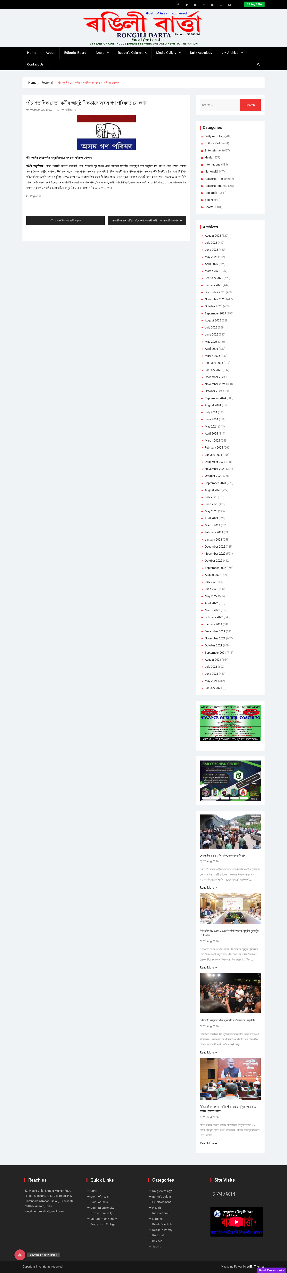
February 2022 (214, 617)
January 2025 (213, 370)
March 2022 (212, 610)
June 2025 (211, 334)
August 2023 (213, 490)
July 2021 (211, 666)
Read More (207, 887)
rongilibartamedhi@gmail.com (44, 1211)
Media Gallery (166, 53)
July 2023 (211, 497)
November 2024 (215, 384)
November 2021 (215, 638)
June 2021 (211, 673)
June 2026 (211, 249)
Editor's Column (215, 143)
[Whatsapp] (221, 5)
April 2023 (211, 518)
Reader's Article (215, 179)
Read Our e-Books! (272, 1270)
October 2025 (213, 306)
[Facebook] (178, 5)
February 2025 (214, 363)
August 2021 (213, 659)
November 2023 (215, 469)
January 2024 (213, 455)
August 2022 (213, 575)
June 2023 (211, 504)
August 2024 (213, 405)
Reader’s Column (130, 53)
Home (31, 53)
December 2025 (215, 292)
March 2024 (212, 440)
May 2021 (211, 681)
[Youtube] (195, 5)
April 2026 (211, 264)
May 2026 (211, 257)
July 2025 (211, 327)
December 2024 (215, 377)
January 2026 (213, 285)
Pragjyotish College (103, 1224)
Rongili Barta (68, 109)
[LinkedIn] (212, 5)
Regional (35, 196)
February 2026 (214, 278)
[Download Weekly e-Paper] (19, 1254)
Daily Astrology (201, 53)
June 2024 (211, 419)
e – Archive (230, 53)
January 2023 (213, 539)
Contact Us (35, 64)
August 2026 (213, 235)
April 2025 (211, 349)
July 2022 (211, 582)
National (210, 171)
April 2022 (211, 603)
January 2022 (213, 624)
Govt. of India (99, 1202)
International (213, 164)
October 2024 (213, 391)
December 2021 (215, 631)
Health (209, 157)
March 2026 (212, 271)
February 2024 (214, 447)
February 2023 (214, 532)
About (50, 53)
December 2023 (215, 462)
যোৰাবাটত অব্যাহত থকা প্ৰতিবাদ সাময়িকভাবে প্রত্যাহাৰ (227, 1020)
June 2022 (211, 589)
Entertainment (214, 150)
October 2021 (213, 645)
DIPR (93, 1190)
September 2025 (215, 313)
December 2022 (215, 546)
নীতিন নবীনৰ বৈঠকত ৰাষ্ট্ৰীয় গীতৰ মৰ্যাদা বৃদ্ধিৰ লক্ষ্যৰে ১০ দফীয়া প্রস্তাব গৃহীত (228, 1109)
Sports (209, 207)
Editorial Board (75, 53)
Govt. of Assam (100, 1196)
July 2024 (211, 412)
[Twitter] (187, 5)
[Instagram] (204, 5)
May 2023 (211, 511)
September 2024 (215, 398)
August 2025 (213, 320)
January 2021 (213, 688)
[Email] (230, 5)
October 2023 (213, 476)
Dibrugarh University (103, 1218)
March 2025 (212, 356)
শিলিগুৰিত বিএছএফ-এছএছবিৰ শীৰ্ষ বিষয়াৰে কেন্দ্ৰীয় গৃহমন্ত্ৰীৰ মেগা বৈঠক (229, 933)
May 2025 (211, 341)
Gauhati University (102, 1207)
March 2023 (212, 525)
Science (210, 200)
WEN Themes (256, 1266)
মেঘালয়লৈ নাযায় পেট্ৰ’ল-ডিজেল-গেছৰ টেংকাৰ (222, 855)
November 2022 (215, 553)
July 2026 (211, 242)
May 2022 (211, 596)
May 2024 (211, 426)
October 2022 (213, 560)
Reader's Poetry (215, 186)
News (100, 53)
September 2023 (215, 483)
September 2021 (215, 652)
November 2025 (215, 299)
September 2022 (215, 568)
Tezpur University (101, 1213)
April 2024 (211, 433)
